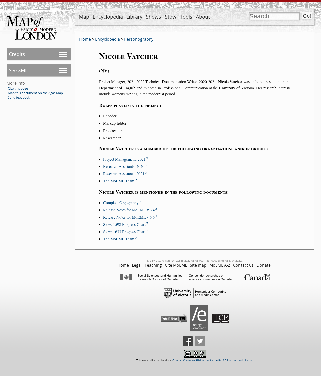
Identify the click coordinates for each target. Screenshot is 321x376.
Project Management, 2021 (124, 159)
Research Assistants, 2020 (123, 166)
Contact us (243, 265)
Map (84, 16)
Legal (137, 265)
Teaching (153, 265)
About (203, 16)
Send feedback (19, 97)
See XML (18, 70)
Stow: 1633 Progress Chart (124, 231)
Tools (186, 16)
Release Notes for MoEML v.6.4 (129, 209)
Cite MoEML (176, 265)
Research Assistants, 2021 (123, 173)
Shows (153, 16)
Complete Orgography (121, 202)
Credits (17, 54)
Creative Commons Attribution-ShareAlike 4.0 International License (212, 360)
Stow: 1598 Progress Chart (124, 224)
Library (134, 16)
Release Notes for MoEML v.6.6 (129, 217)
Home (85, 39)
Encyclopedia (108, 16)
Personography (138, 39)
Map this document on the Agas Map (35, 93)
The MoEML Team (118, 180)
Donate (264, 265)
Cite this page (18, 88)
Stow (170, 16)
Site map (198, 265)
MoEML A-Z (219, 265)
